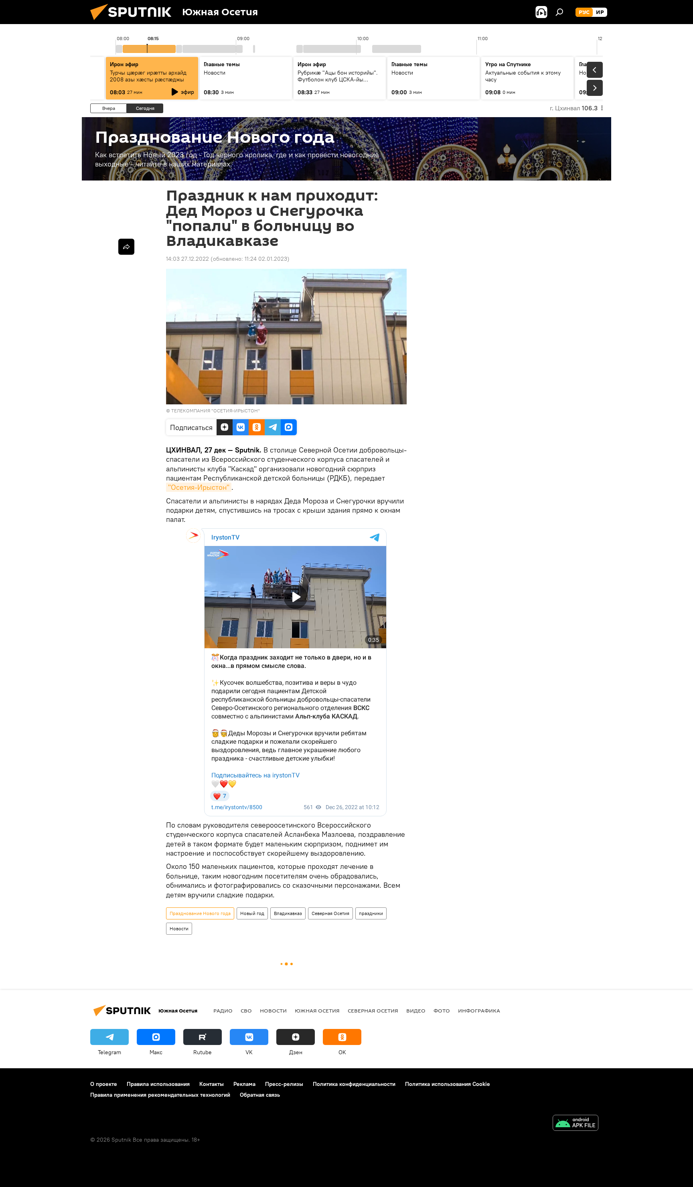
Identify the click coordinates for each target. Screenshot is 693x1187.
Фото (442, 1010)
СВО (246, 1010)
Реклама (244, 1084)
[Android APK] (575, 1124)
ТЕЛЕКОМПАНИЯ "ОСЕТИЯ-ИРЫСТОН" (215, 411)
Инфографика (479, 1010)
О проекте (103, 1084)
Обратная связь (260, 1094)
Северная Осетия (330, 913)
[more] (126, 247)
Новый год (252, 913)
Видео (416, 1010)
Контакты (211, 1084)
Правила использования (158, 1084)
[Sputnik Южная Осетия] (134, 22)
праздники (371, 913)
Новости (179, 928)
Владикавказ (288, 913)
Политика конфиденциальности (354, 1084)
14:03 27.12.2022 (187, 258)
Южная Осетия (317, 1010)
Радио (223, 1010)
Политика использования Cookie (447, 1084)
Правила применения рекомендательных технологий (160, 1094)
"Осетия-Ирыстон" (198, 487)
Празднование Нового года (200, 913)
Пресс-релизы (284, 1084)
